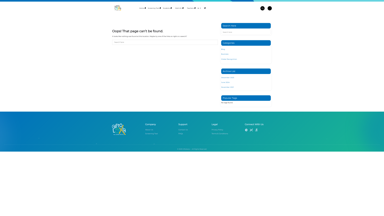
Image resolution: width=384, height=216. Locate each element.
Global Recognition (229, 59)
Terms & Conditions (220, 134)
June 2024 (225, 82)
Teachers (190, 8)
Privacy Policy (217, 130)
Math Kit (178, 8)
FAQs (180, 134)
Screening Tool (153, 8)
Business (224, 54)
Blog (223, 49)
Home (141, 8)
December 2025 (227, 77)
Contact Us (183, 130)
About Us (149, 130)
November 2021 (227, 87)
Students (166, 8)
